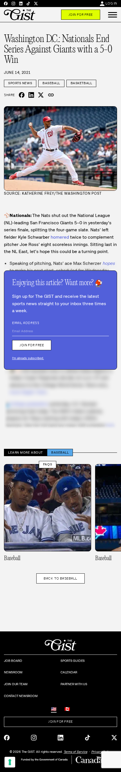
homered (60, 237)
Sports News (20, 83)
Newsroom (13, 672)
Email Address (25, 323)
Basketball (81, 83)
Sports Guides (72, 661)
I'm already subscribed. (28, 358)
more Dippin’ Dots (28, 392)
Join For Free (80, 14)
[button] (112, 14)
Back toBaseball (60, 578)
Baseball (51, 83)
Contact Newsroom (20, 696)
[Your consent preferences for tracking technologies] (10, 762)
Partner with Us (73, 684)
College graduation (29, 404)
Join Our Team (16, 684)
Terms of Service (75, 752)
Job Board (13, 661)
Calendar (68, 672)
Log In (111, 3)
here (110, 426)
